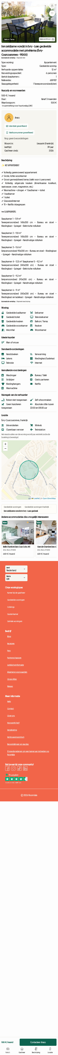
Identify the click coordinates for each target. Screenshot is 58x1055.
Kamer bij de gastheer (16, 593)
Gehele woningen (14, 621)
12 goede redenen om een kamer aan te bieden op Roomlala (28, 753)
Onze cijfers (12, 679)
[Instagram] (13, 769)
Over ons (11, 716)
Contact (10, 709)
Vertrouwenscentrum (15, 737)
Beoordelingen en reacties (18, 744)
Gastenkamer (12, 614)
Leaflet (36, 498)
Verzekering (12, 730)
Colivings (11, 607)
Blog (9, 636)
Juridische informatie (15, 665)
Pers (9, 651)
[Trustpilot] (16, 782)
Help (9, 701)
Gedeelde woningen (16, 600)
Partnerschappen (14, 658)
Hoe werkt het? (13, 723)
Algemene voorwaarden (17, 672)
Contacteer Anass (38, 1042)
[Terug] (6, 9)
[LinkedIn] (25, 769)
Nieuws (10, 686)
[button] (5, 444)
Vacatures (11, 644)
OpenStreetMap (49, 498)
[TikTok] (19, 769)
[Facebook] (7, 769)
